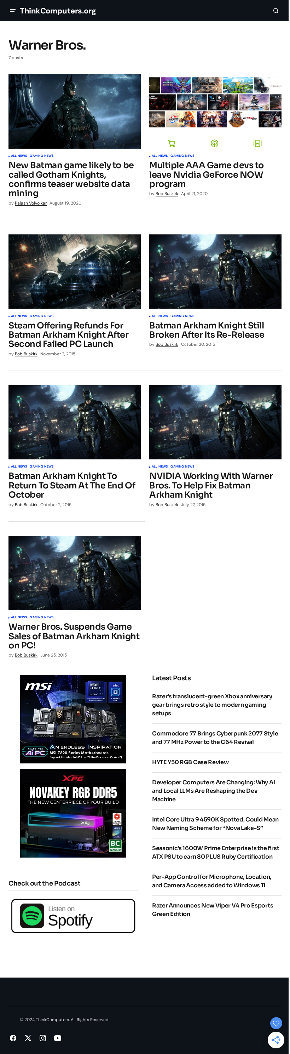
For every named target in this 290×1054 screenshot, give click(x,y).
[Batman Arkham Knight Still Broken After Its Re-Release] (215, 271)
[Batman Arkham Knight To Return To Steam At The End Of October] (74, 422)
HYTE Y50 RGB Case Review (190, 762)
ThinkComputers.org (58, 11)
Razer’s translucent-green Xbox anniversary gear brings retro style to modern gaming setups (212, 705)
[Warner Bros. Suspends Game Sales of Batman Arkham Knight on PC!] (74, 573)
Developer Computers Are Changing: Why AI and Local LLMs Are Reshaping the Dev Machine (213, 791)
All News (19, 156)
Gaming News (41, 156)
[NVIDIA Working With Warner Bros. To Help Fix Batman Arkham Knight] (215, 422)
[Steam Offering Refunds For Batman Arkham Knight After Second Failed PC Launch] (74, 271)
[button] (12, 10)
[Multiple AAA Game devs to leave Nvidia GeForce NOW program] (215, 111)
